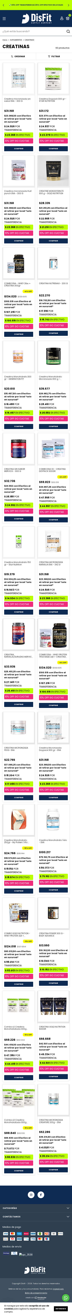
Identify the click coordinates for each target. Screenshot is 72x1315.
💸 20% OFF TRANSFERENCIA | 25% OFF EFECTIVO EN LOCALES (36, 5)
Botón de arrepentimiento (36, 1293)
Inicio (5, 40)
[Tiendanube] (36, 1299)
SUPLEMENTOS (16, 40)
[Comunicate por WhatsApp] (65, 1298)
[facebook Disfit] (41, 1194)
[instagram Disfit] (31, 1194)
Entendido (61, 1308)
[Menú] (5, 18)
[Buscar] (68, 31)
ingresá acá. (58, 1289)
